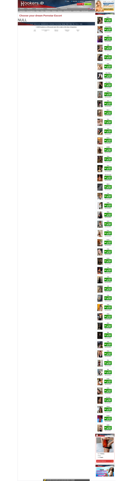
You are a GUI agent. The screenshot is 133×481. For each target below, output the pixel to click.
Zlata (108, 360)
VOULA (108, 406)
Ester (108, 230)
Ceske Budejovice (46, 30)
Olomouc (56, 30)
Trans (42, 11)
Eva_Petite (108, 82)
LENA (108, 202)
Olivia (108, 212)
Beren (108, 137)
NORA (108, 425)
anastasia (108, 397)
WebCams (47, 11)
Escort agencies (30, 11)
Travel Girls (22, 11)
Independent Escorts (52, 8)
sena (108, 276)
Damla (108, 258)
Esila (108, 295)
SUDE (108, 35)
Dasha (108, 239)
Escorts (60, 11)
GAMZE (108, 147)
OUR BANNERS (88, 1)
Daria (108, 388)
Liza (108, 193)
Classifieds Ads (67, 11)
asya (108, 128)
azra (108, 267)
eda (108, 286)
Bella (108, 63)
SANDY (108, 415)
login (86, 4)
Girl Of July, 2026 (104, 435)
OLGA (108, 221)
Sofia (108, 45)
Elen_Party (108, 73)
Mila (108, 332)
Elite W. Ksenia (108, 174)
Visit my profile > (108, 22)
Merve (108, 110)
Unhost (78, 30)
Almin (108, 313)
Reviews (54, 11)
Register (75, 1)
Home (68, 1)
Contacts (79, 4)
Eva (108, 54)
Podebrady (67, 30)
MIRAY (108, 17)
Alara (108, 165)
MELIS (108, 184)
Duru (108, 119)
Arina (108, 249)
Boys (37, 11)
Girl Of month (85, 11)
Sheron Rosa (108, 26)
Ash (35, 30)
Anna (108, 304)
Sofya (108, 351)
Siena (108, 156)
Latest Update (76, 11)
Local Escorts (63, 8)
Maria (108, 91)
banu (108, 100)
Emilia (108, 378)
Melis (108, 323)
